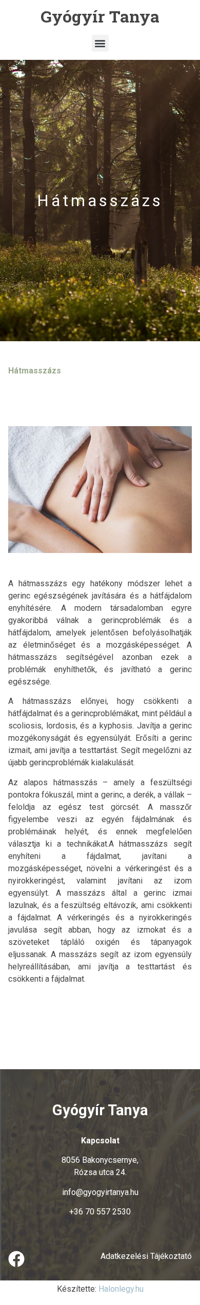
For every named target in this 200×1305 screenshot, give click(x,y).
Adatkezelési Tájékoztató (146, 1256)
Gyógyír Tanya (100, 16)
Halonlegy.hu (121, 1289)
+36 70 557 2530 (100, 1211)
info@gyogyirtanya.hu (100, 1192)
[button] (100, 43)
